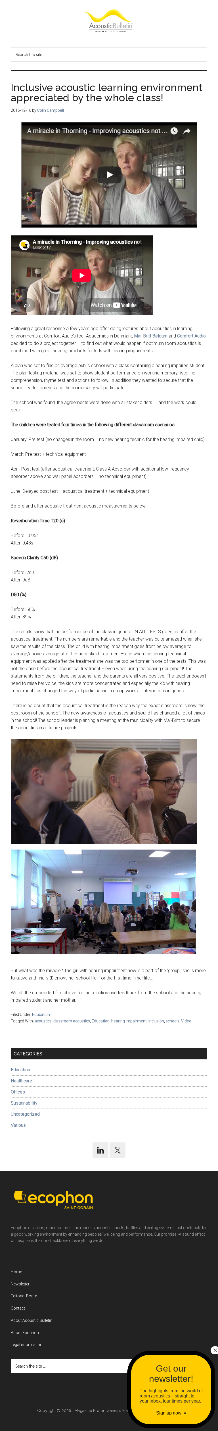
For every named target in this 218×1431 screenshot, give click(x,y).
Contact (18, 1308)
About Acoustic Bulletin (31, 1320)
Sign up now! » (171, 1413)
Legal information (26, 1344)
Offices (18, 1092)
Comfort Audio (191, 336)
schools (172, 1021)
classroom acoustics (71, 1021)
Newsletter (20, 1284)
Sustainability (24, 1103)
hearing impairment (129, 1021)
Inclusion (156, 1021)
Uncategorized (25, 1114)
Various (18, 1125)
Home (16, 1272)
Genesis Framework (124, 1410)
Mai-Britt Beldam (150, 336)
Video (186, 1021)
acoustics (43, 1021)
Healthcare (21, 1081)
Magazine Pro (86, 1410)
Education (41, 1014)
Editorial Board (24, 1296)
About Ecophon (25, 1332)
